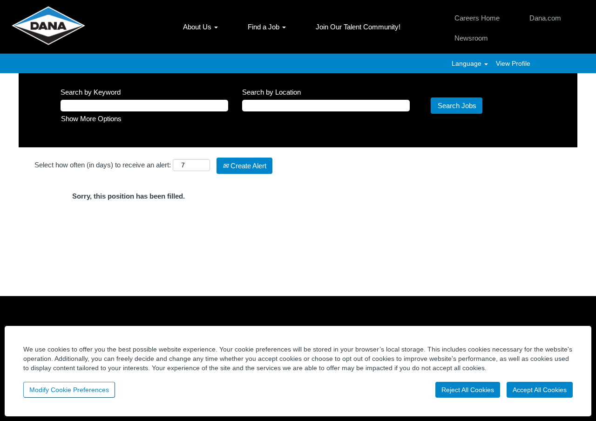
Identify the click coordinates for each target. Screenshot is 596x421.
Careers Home (477, 18)
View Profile (513, 63)
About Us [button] (198, 27)
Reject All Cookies (467, 389)
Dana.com (545, 18)
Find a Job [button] (264, 27)
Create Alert (247, 166)
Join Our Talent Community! (358, 27)
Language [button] (467, 63)
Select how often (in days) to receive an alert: (102, 165)
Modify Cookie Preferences (69, 389)
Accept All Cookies (540, 389)
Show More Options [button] (91, 119)
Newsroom (471, 38)
